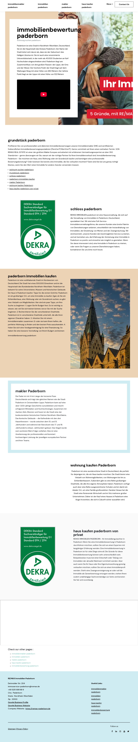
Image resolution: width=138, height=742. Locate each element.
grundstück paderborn (19, 173)
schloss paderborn (17, 176)
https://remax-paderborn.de (38, 708)
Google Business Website (19, 705)
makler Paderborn (17, 182)
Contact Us (124, 4)
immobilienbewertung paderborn (22, 335)
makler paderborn (66, 5)
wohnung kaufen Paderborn (21, 185)
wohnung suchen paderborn (21, 169)
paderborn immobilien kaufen (22, 179)
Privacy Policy (22, 729)
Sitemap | (12, 729)
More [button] (109, 4)
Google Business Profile (18, 702)
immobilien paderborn (43, 5)
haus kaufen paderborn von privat (23, 188)
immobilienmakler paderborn (16, 5)
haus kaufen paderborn (87, 5)
